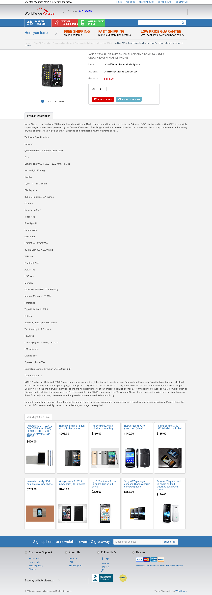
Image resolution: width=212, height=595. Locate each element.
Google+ (102, 571)
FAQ (71, 562)
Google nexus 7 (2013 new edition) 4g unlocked (72, 482)
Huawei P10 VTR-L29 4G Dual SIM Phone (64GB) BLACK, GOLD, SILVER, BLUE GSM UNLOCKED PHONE (39, 431)
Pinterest (105, 567)
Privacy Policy (146, 2)
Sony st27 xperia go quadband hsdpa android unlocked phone (137, 484)
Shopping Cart (75, 566)
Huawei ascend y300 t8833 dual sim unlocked (169, 427)
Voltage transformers (69, 22)
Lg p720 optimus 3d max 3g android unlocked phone (104, 484)
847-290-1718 (85, 11)
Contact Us (181, 2)
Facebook (102, 559)
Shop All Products (40, 22)
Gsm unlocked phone (96, 22)
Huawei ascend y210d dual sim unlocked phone (40, 482)
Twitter (107, 559)
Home (119, 2)
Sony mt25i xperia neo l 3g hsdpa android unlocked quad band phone (169, 485)
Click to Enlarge (54, 101)
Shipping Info (165, 2)
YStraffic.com (181, 591)
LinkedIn (105, 563)
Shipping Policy (36, 566)
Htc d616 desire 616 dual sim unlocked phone (72, 427)
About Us (130, 2)
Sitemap (32, 569)
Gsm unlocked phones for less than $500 (93, 43)
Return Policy (35, 558)
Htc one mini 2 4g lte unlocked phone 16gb (103, 427)
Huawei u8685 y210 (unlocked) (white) (134, 427)
